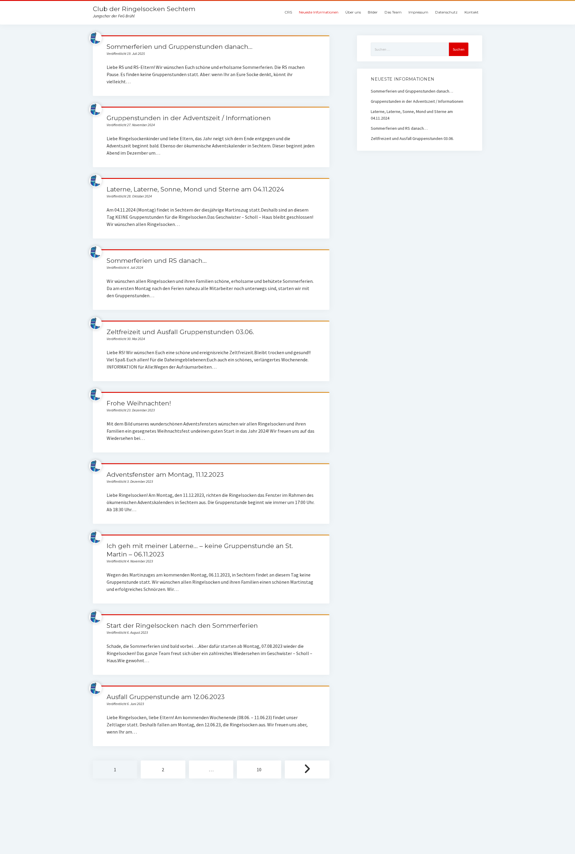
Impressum (418, 12)
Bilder (373, 12)
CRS (288, 12)
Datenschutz (446, 12)
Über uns (353, 12)
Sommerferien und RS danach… (157, 260)
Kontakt (471, 12)
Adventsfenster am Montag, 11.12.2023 (165, 474)
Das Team (393, 12)
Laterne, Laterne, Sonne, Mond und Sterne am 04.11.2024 (195, 189)
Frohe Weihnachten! (139, 403)
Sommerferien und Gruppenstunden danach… (179, 46)
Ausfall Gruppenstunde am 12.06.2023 (166, 697)
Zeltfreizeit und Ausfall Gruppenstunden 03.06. (180, 332)
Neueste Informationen (318, 12)
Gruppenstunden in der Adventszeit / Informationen (189, 118)
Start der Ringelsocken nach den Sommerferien (182, 625)
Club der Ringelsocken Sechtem (144, 9)
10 (259, 769)
